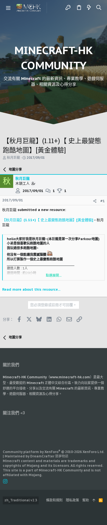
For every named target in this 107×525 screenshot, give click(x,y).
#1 (102, 201)
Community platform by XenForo (53, 452)
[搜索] (99, 8)
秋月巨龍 (13, 157)
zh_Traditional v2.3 (20, 500)
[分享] (94, 201)
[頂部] (94, 500)
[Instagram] (5, 481)
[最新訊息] (89, 8)
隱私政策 (72, 500)
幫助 (85, 500)
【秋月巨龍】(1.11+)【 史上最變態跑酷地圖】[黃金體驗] (47, 220)
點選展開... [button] (53, 275)
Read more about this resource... (31, 289)
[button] (8, 7)
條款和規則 (54, 500)
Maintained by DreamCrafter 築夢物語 (36, 456)
